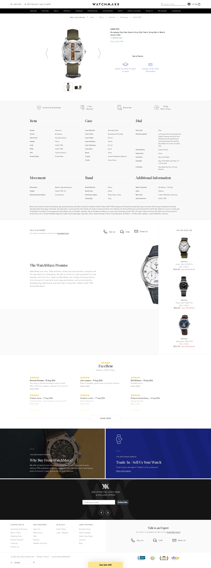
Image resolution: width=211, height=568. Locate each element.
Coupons (82, 539)
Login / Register (62, 532)
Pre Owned (162, 11)
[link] (125, 67)
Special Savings (134, 11)
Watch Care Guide (86, 536)
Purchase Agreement (61, 556)
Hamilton (112, 17)
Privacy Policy (43, 556)
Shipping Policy (16, 536)
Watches (45, 11)
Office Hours (38, 532)
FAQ (34, 536)
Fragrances (93, 11)
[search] (162, 4)
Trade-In (149, 11)
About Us (36, 529)
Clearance (176, 11)
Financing (14, 543)
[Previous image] (47, 53)
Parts (120, 11)
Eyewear (79, 11)
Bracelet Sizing (84, 529)
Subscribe (122, 502)
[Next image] (99, 53)
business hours (63, 233)
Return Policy (16, 532)
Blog (81, 543)
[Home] (105, 4)
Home (92, 17)
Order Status (61, 529)
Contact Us (15, 546)
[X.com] (108, 512)
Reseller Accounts (40, 543)
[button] (196, 4)
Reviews (36, 539)
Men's (56, 11)
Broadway (124, 17)
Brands (33, 11)
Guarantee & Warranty (19, 529)
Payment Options (17, 539)
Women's (67, 11)
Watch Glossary (85, 532)
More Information (123, 470)
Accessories (108, 11)
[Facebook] (101, 512)
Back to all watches (77, 17)
